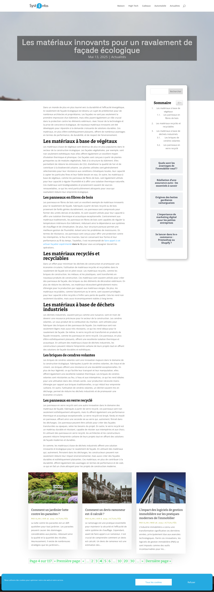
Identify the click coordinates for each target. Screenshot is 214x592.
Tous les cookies (153, 582)
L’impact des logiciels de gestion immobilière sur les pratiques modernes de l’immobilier (161, 514)
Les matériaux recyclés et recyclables (168, 125)
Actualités (118, 57)
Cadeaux (146, 6)
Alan (38, 519)
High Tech (133, 6)
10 (119, 561)
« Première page (67, 561)
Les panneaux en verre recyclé (171, 147)
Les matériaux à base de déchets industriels (168, 133)
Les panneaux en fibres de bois (171, 116)
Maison (121, 6)
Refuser (191, 582)
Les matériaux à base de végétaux (168, 110)
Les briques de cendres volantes (171, 139)
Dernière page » (158, 561)
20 (126, 561)
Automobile (160, 6)
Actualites (175, 6)
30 (132, 561)
